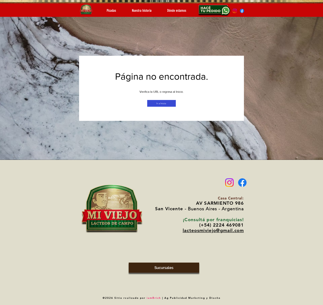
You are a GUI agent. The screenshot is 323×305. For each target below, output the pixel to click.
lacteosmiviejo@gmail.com (213, 230)
